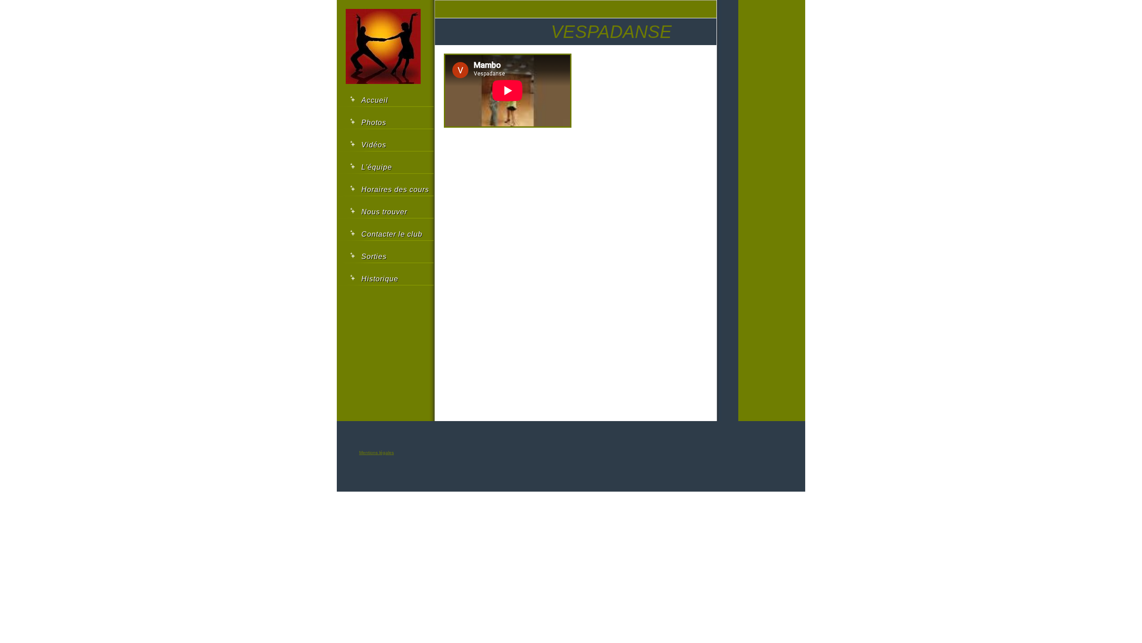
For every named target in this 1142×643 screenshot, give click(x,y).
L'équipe (376, 167)
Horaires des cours (395, 189)
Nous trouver (384, 212)
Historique (379, 279)
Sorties (374, 256)
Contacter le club (391, 234)
